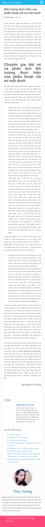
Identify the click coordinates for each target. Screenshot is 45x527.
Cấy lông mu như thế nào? (17, 440)
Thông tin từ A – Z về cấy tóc (18, 437)
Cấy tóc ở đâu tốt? (14, 435)
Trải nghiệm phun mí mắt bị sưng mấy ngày (23, 448)
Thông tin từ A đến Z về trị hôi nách (20, 451)
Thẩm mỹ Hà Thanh (25, 405)
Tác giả (7, 400)
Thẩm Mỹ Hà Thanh (11, 3)
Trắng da (17, 17)
